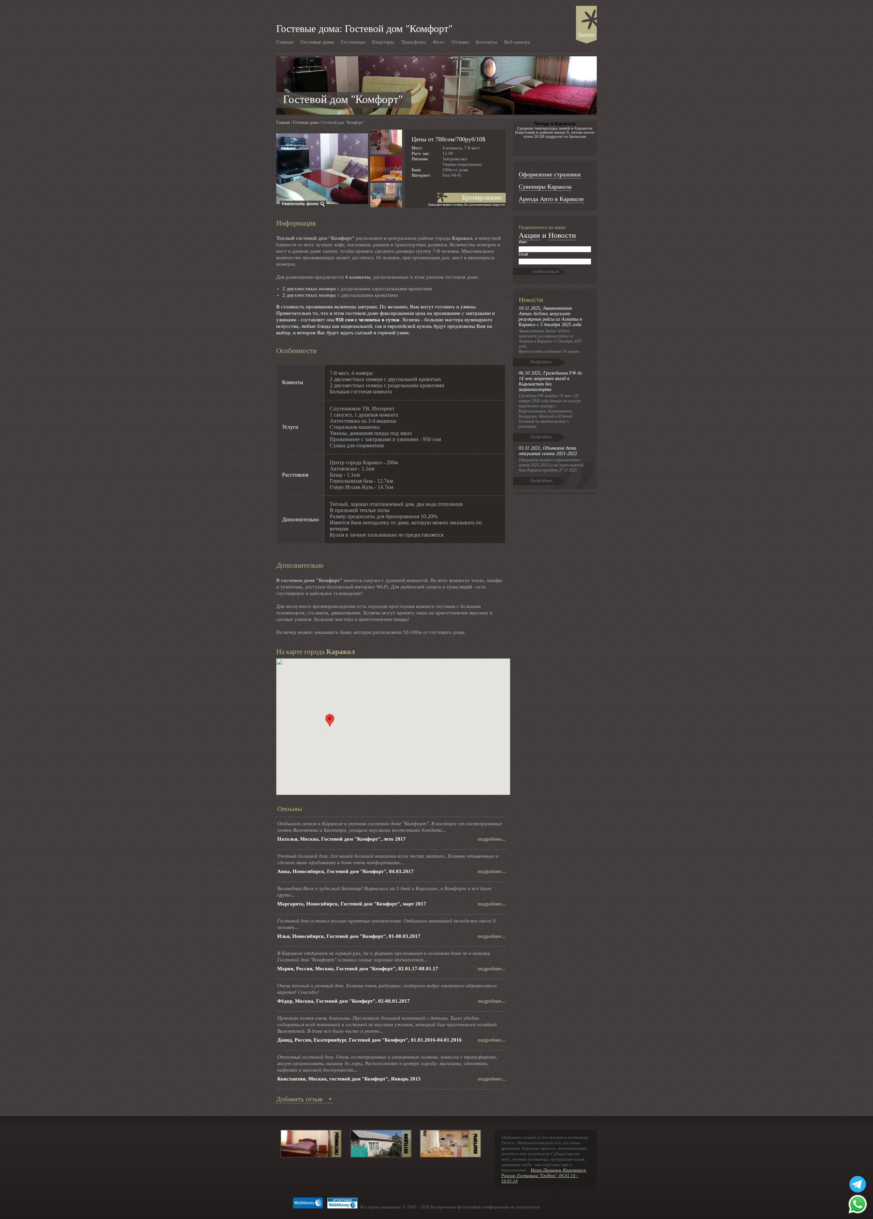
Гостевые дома (317, 41)
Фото (439, 41)
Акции (529, 235)
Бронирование (482, 197)
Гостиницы (353, 41)
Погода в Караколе (554, 123)
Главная (285, 41)
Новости (562, 235)
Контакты (486, 41)
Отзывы (460, 41)
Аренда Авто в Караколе (551, 198)
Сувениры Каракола (545, 186)
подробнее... (492, 839)
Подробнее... (543, 361)
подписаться (546, 271)
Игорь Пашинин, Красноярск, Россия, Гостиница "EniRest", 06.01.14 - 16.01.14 (544, 1175)
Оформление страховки (550, 174)
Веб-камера (517, 41)
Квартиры (383, 41)
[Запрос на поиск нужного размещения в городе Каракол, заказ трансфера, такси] (586, 25)
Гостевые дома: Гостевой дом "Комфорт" (364, 28)
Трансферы (413, 41)
